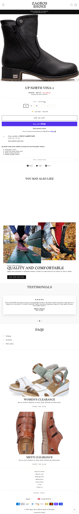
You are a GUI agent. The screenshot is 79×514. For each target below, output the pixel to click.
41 (53, 106)
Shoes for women (39, 471)
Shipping (33, 94)
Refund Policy (39, 479)
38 (36, 106)
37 (31, 106)
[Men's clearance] (39, 433)
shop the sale (39, 407)
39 (42, 106)
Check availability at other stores (15, 141)
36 (26, 106)
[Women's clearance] (39, 375)
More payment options (39, 128)
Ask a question (39, 160)
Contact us (39, 487)
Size (38, 102)
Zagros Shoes (39, 493)
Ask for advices (16, 277)
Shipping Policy (39, 477)
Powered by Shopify (39, 512)
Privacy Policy (39, 482)
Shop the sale (39, 464)
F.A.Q (39, 484)
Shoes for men (39, 474)
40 (48, 106)
